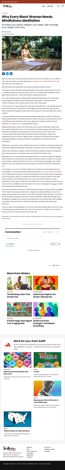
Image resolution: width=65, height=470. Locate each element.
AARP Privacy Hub (32, 464)
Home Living (7, 369)
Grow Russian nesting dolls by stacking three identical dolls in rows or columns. (46, 375)
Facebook (3, 73)
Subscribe (50, 6)
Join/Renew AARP (49, 449)
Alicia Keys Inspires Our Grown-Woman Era (44, 295)
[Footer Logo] (13, 448)
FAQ (28, 449)
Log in (44, 232)
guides (54, 184)
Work (5, 428)
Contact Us (47, 447)
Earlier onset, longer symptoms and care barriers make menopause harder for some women (47, 406)
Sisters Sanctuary (32, 451)
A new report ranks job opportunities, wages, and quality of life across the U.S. (17, 434)
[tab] (10, 244)
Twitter (7, 73)
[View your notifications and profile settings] (59, 244)
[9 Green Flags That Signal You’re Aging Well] (19, 309)
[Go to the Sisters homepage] (8, 6)
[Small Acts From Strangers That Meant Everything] (45, 309)
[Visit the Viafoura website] (56, 265)
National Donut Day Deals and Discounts (16, 372)
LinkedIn (11, 73)
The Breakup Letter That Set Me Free (18, 295)
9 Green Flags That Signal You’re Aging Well (19, 322)
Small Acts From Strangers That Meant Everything (44, 323)
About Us (29, 447)
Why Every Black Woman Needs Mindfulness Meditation (27, 18)
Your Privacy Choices (44, 464)
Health (36, 397)
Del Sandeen (7, 31)
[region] (32, 250)
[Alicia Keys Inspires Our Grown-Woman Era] (45, 283)
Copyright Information (9, 464)
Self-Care (5, 13)
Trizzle (36, 371)
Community (30, 453)
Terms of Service (21, 464)
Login (43, 6)
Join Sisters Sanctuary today (9, 1)
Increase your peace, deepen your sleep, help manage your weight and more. (30, 26)
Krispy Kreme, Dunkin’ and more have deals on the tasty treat (17, 377)
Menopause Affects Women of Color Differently (46, 401)
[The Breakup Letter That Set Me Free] (19, 283)
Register (50, 232)
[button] (58, 6)
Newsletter (30, 455)
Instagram (30, 457)
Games (35, 369)
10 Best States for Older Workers (17, 431)
